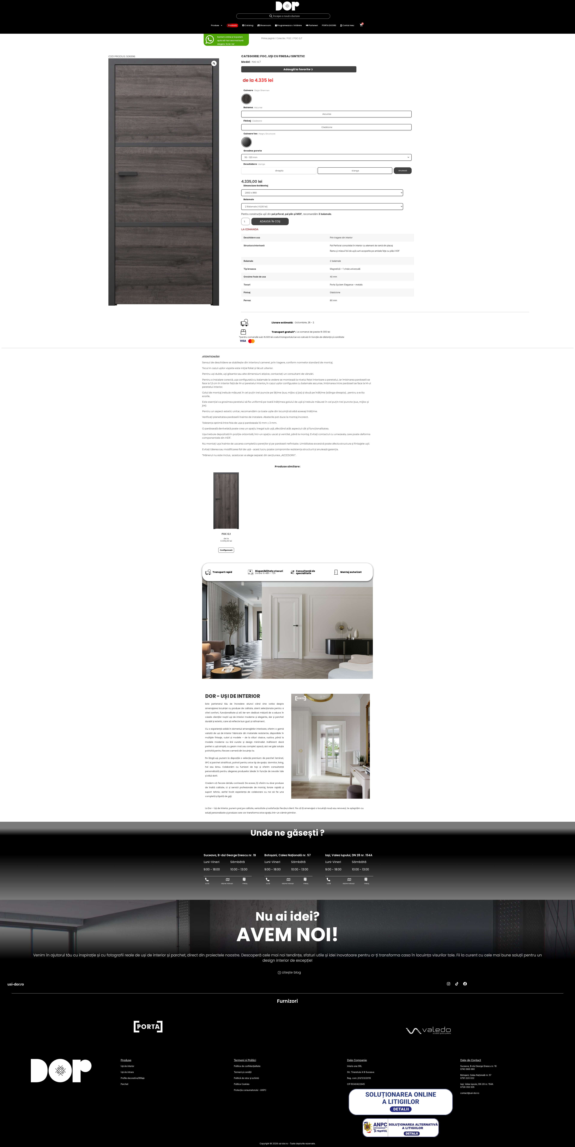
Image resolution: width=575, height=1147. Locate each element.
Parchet (124, 1084)
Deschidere (254, 164)
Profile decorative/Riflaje (132, 1078)
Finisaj (252, 121)
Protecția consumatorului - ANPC (250, 1090)
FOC (289, 38)
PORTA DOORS (329, 25)
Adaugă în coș (270, 221)
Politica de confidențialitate (247, 1066)
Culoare (256, 90)
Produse (215, 25)
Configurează (226, 550)
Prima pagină (267, 38)
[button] (298, 69)
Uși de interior (127, 1066)
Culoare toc (259, 134)
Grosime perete (252, 151)
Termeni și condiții (242, 1072)
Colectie (280, 38)
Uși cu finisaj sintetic (286, 56)
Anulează (402, 170)
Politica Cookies (241, 1084)
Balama (252, 107)
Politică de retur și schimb (246, 1078)
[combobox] (283, 16)
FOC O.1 (226, 533)
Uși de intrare (127, 1072)
